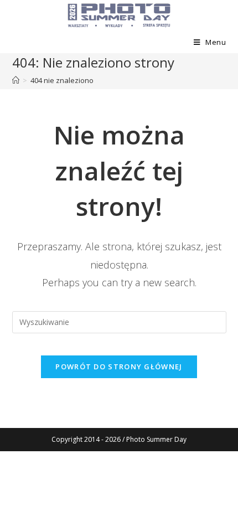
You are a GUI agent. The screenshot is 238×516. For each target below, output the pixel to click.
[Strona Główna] (15, 80)
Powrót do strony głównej (118, 366)
